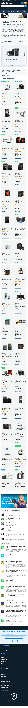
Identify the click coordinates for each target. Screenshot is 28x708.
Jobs (2, 683)
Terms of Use (4, 689)
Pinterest (18, 641)
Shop (2, 656)
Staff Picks (13, 11)
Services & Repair (5, 668)
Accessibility (4, 690)
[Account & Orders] (22, 3)
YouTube (20, 641)
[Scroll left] (2, 56)
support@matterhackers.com (10, 650)
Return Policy (5, 685)
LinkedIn (15, 641)
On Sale (5, 73)
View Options (4, 104)
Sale (9, 11)
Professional (5, 661)
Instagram (13, 641)
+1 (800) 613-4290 (5, 648)
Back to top (14, 627)
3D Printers (19, 11)
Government (4, 666)
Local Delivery (5, 680)
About (3, 674)
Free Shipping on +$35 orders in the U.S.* (9, 0)
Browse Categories (7, 78)
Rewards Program (6, 681)
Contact (3, 676)
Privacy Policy (5, 687)
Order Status (5, 678)
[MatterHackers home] (6, 3)
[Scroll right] (25, 56)
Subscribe (14, 637)
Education (4, 663)
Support (3, 665)
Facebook (7, 641)
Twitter (10, 641)
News (2, 657)
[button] (14, 9)
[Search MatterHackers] (25, 6)
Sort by (3, 75)
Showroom (4, 659)
